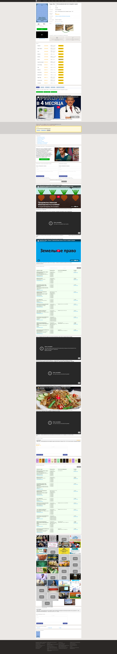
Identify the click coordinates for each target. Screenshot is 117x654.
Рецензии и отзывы (40, 139)
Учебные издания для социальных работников (52, 643)
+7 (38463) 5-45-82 (76, 322)
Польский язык (38, 648)
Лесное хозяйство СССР (61, 643)
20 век (60, 627)
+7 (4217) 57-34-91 (76, 291)
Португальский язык (72, 643)
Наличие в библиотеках (41, 138)
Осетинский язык (38, 644)
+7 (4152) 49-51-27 (76, 284)
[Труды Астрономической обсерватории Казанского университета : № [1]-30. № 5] (52, 461)
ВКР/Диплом (64, 16)
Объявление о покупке (41, 137)
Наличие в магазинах (40, 141)
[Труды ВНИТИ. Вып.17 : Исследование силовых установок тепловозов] (40, 461)
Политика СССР (60, 642)
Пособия (71, 646)
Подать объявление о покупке (41, 165)
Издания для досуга (38, 647)
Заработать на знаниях (60, 87)
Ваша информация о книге (40, 614)
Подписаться (64, 181)
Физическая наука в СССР (73, 645)
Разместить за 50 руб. (40, 176)
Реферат (56, 16)
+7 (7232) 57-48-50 (76, 470)
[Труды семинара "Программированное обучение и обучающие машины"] (55, 461)
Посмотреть (61, 45)
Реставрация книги (58, 23)
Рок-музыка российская (39, 646)
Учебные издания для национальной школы (52, 648)
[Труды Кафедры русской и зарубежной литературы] (43, 461)
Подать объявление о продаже (64, 165)
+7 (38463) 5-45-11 (76, 323)
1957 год (38, 627)
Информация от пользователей (42, 142)
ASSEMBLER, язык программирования (75, 642)
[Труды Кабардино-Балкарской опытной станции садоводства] (61, 461)
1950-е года (50, 627)
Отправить (65, 454)
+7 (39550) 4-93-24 (76, 299)
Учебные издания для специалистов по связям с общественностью (63, 646)
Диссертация (68, 16)
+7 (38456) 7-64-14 (76, 528)
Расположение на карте (40, 276)
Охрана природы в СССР (73, 644)
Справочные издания (61, 644)
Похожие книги (39, 140)
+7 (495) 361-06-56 (76, 278)
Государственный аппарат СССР (62, 648)
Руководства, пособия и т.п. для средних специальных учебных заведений (41, 643)
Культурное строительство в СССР (40, 645)
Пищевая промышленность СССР (63, 647)
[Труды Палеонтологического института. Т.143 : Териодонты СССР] (37, 461)
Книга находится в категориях (42, 143)
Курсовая (59, 16)
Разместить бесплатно (63, 176)
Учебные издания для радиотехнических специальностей (52, 650)
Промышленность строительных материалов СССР (74, 648)
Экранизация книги (42, 38)
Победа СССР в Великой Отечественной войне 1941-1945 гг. (52, 644)
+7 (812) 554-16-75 (76, 310)
